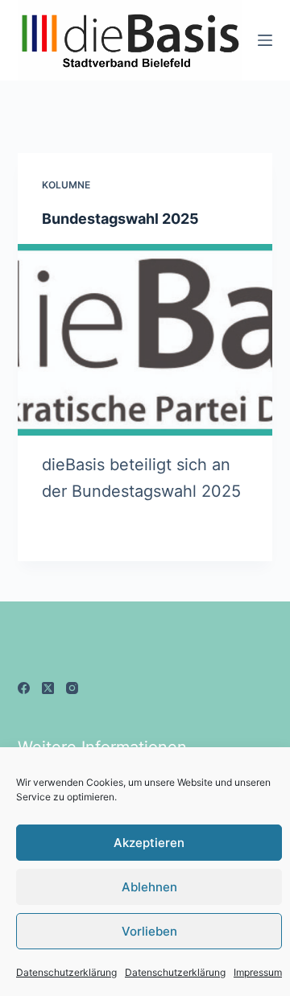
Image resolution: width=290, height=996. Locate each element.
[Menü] (265, 40)
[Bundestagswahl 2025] (145, 340)
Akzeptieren (149, 842)
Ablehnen (149, 887)
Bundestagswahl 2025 (120, 218)
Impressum (258, 972)
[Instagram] (72, 688)
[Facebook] (24, 688)
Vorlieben (149, 931)
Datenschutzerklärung (66, 972)
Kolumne (66, 185)
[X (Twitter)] (48, 688)
